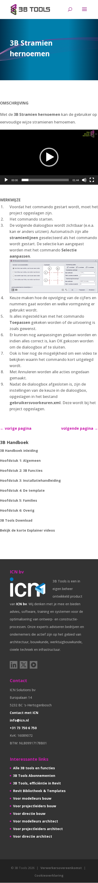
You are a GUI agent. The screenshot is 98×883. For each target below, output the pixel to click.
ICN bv (21, 604)
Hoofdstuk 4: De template (22, 490)
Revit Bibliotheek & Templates (39, 791)
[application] (49, 157)
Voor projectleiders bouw (34, 806)
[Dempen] (84, 180)
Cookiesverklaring (49, 875)
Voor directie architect (32, 836)
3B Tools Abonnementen (34, 775)
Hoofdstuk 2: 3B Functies (21, 470)
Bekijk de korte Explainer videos (27, 530)
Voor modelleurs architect (35, 821)
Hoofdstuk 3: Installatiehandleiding (30, 480)
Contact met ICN (24, 712)
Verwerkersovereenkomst (61, 868)
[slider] (45, 180)
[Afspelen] (6, 180)
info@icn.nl (19, 720)
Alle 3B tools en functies (34, 768)
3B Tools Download (16, 520)
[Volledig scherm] (91, 180)
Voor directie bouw (29, 813)
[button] (49, 157)
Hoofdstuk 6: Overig (17, 510)
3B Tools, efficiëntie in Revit (37, 783)
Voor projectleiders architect (38, 828)
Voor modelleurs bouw (32, 798)
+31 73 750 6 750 (23, 728)
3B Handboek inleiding (19, 450)
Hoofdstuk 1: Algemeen (20, 460)
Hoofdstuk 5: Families (18, 500)
